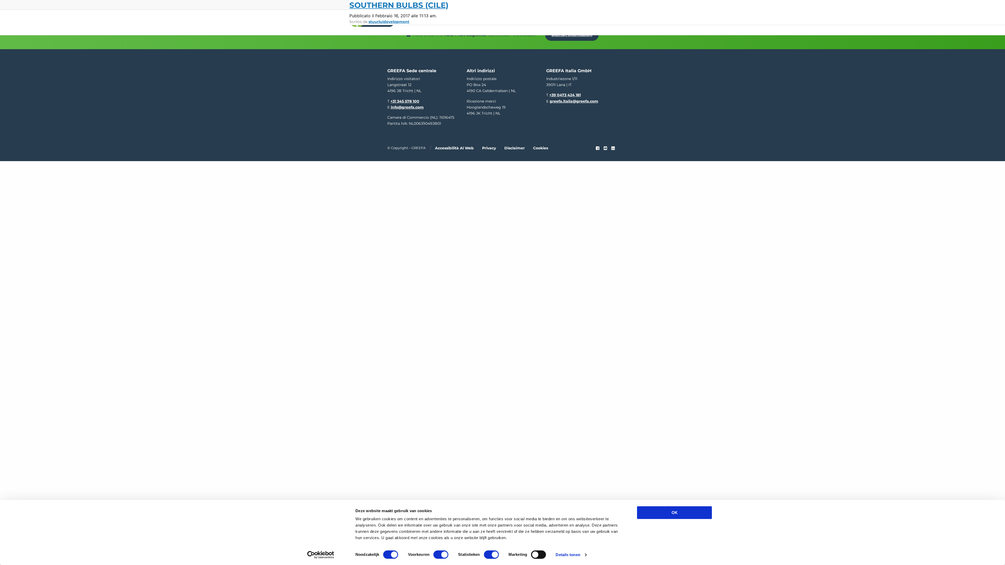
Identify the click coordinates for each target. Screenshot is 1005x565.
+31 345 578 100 (404, 101)
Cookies (540, 148)
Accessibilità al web (454, 148)
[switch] (440, 554)
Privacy (489, 148)
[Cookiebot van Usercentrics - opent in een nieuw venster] (321, 555)
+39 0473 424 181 (565, 95)
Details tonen (568, 554)
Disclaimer (514, 148)
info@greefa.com (407, 107)
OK (675, 512)
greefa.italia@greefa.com (574, 101)
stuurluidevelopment (388, 21)
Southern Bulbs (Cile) (398, 5)
